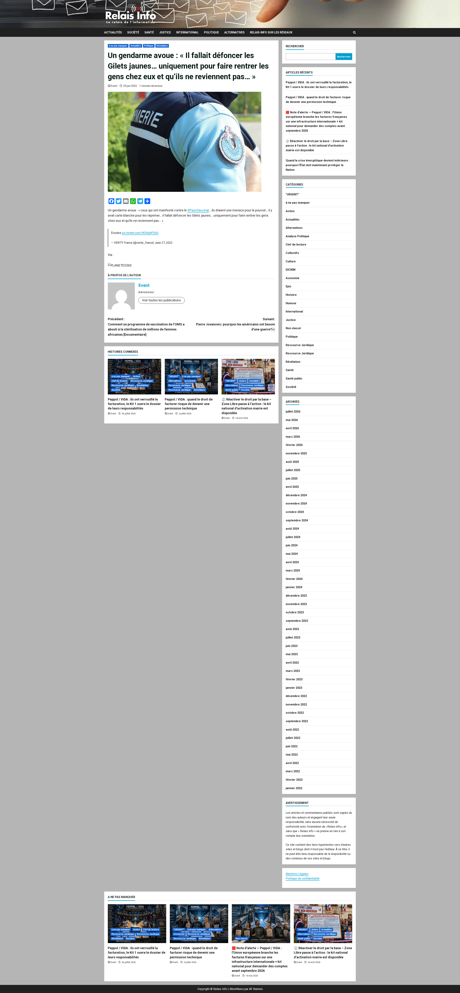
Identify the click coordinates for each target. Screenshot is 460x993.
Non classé (293, 328)
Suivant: (235, 324)
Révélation (162, 46)
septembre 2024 (297, 520)
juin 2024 (292, 545)
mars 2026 (293, 436)
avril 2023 (292, 662)
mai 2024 (292, 553)
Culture (291, 261)
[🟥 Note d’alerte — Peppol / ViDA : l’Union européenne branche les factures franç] (261, 923)
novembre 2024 (296, 503)
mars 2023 (293, 671)
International (187, 32)
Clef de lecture (120, 381)
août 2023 (292, 629)
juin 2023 (292, 646)
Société (133, 32)
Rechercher (295, 46)
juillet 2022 (293, 738)
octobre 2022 (295, 712)
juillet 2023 (293, 637)
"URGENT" (174, 376)
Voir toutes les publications (161, 300)
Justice (165, 32)
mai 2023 (292, 654)
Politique (211, 32)
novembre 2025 (296, 453)
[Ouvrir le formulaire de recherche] (354, 32)
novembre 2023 (296, 604)
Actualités (113, 32)
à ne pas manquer (118, 46)
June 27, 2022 (163, 242)
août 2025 (292, 462)
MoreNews (237, 989)
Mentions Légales (297, 874)
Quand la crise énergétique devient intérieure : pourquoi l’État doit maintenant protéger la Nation (317, 165)
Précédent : (146, 326)
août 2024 (292, 528)
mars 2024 (293, 570)
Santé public (231, 390)
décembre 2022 (296, 696)
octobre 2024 (295, 512)
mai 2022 (292, 754)
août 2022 (292, 729)
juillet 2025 (293, 470)
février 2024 (294, 579)
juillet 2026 (293, 411)
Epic (288, 286)
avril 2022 (292, 763)
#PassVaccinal (198, 210)
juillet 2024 (293, 537)
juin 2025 (292, 478)
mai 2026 (292, 420)
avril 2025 (292, 487)
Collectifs (292, 253)
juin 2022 (292, 746)
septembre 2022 (297, 721)
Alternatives (234, 32)
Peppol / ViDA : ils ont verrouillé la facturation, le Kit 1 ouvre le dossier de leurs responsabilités (134, 403)
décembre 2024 (296, 495)
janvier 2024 (294, 587)
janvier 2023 (294, 687)
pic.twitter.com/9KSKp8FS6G (140, 233)
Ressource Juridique (142, 381)
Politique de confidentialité (302, 878)
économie (190, 381)
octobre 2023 (295, 612)
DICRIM (290, 269)
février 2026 (294, 445)
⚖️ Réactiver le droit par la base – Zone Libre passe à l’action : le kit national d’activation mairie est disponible (317, 145)
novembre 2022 (296, 704)
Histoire (291, 295)
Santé (149, 32)
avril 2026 (292, 428)
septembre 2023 (297, 620)
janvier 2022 (294, 788)
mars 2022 (293, 771)
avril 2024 (292, 562)
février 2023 (294, 679)
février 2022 (294, 779)
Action (136, 376)
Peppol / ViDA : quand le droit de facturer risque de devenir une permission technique (189, 403)
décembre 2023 (296, 595)
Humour (291, 303)
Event (114, 85)
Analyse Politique (297, 236)
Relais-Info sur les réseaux (271, 32)
